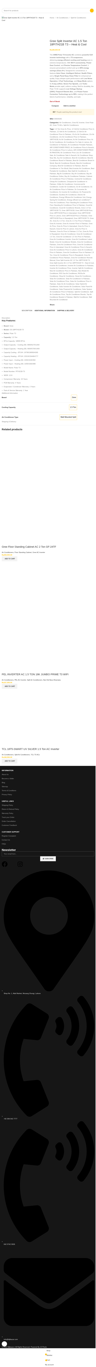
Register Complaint (9, 836)
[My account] (93, 3)
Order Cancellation (9, 821)
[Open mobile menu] (3, 3)
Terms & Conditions (9, 790)
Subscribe (49, 859)
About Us (5, 774)
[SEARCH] (92, 10)
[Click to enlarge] (4, 1344)
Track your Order (8, 817)
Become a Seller (8, 778)
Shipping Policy (7, 805)
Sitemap (5, 786)
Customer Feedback (9, 825)
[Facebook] (5, 864)
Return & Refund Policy (10, 809)
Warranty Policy (7, 813)
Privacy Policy (7, 794)
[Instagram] (20, 864)
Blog (3, 782)
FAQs (4, 844)
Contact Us (6, 840)
